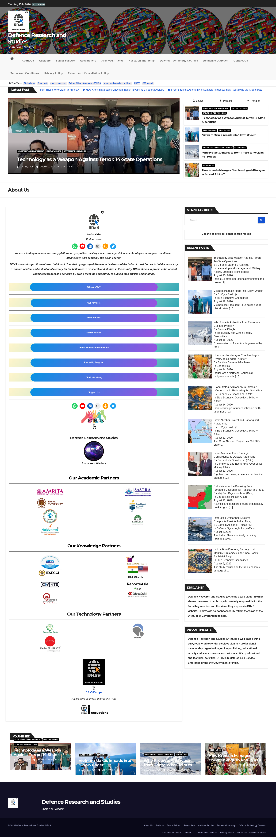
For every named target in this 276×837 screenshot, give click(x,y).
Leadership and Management (216, 108)
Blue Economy (209, 130)
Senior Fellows (65, 60)
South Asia (43, 83)
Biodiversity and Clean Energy (32, 151)
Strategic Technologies (214, 113)
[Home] (13, 59)
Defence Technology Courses (179, 60)
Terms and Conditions (25, 73)
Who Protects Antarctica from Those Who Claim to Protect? (89, 159)
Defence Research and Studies (37, 38)
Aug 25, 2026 (23, 760)
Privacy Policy (53, 73)
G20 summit (147, 83)
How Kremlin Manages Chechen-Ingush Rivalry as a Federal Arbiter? (235, 760)
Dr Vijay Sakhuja (111, 770)
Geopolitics (54, 151)
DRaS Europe (94, 692)
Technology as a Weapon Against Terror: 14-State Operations (37, 754)
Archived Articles (112, 60)
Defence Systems (227, 528)
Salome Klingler (49, 167)
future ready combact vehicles (117, 83)
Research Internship (142, 60)
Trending (255, 101)
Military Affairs (239, 108)
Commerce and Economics (232, 463)
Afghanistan (29, 83)
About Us (28, 60)
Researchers (88, 60)
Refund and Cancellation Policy (88, 73)
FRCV (137, 83)
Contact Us (241, 60)
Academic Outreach (216, 60)
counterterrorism (58, 83)
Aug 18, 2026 (88, 770)
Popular (227, 101)
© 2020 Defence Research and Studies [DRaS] (29, 825)
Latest (199, 100)
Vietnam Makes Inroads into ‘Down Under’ (105, 762)
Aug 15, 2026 (26, 167)
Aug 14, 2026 (218, 765)
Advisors (45, 60)
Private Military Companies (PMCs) (85, 83)
